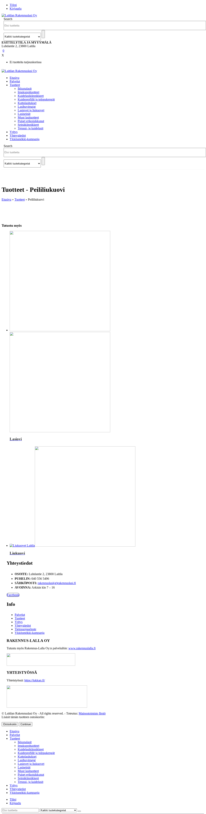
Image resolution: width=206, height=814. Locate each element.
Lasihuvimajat (27, 106)
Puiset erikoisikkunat (31, 121)
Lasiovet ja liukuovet (31, 110)
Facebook (13, 595)
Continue (26, 724)
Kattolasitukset (27, 103)
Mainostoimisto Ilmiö (92, 713)
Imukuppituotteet (28, 92)
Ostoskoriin (9, 724)
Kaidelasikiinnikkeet (31, 95)
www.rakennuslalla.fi (82, 648)
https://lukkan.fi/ (34, 680)
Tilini (13, 5)
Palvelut (15, 81)
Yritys (14, 132)
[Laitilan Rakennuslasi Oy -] (19, 15)
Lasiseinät (24, 114)
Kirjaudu (16, 8)
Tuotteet (15, 85)
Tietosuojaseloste (25, 629)
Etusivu (14, 77)
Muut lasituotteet (28, 117)
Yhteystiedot (18, 135)
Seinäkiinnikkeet (28, 124)
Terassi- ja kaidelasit (30, 128)
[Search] (43, 34)
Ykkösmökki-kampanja (24, 139)
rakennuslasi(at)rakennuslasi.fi (57, 583)
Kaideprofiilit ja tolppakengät (36, 99)
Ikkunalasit (25, 88)
